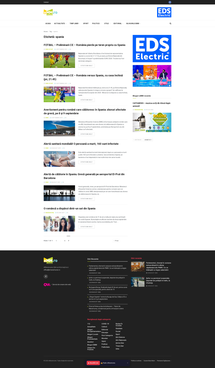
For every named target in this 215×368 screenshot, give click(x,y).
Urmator (147, 140)
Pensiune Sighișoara (163, 361)
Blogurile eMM (132, 23)
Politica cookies (136, 361)
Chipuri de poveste (91, 348)
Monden (105, 338)
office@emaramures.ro (52, 270)
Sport (86, 23)
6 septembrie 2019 (61, 49)
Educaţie (105, 332)
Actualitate (59, 23)
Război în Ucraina (119, 324)
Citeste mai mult (87, 65)
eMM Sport (49, 49)
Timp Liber (74, 23)
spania (56, 31)
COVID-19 (105, 324)
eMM (47, 117)
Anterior (138, 140)
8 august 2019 (55, 182)
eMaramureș (50, 212)
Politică (95, 23)
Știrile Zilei (120, 343)
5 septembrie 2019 (61, 83)
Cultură (104, 327)
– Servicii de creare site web (60, 284)
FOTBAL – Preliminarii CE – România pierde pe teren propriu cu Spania (84, 45)
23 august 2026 (95, 273)
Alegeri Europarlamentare (94, 330)
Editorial (118, 23)
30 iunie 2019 (60, 212)
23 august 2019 (56, 148)
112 (88, 324)
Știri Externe (120, 337)
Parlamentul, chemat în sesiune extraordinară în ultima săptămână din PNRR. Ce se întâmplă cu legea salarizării (107, 268)
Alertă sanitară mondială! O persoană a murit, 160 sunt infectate (81, 143)
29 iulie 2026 (149, 109)
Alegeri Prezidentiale (92, 338)
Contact (46, 2)
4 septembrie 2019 (57, 117)
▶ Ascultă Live (93, 363)
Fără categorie (107, 335)
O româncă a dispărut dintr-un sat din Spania (69, 208)
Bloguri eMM (92, 345)
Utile (106, 23)
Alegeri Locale (92, 334)
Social (118, 331)
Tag (50, 31)
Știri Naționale (121, 340)
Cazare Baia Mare (149, 361)
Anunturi (90, 342)
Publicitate (106, 347)
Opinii (104, 341)
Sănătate (119, 328)
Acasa (48, 23)
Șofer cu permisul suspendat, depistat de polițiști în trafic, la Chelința (158, 280)
